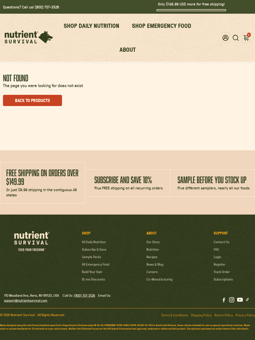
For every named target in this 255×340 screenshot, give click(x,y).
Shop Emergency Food (161, 25)
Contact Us (221, 242)
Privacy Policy (245, 315)
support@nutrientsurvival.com (25, 300)
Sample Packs (91, 257)
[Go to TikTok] (247, 300)
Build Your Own (92, 272)
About (128, 49)
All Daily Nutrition (94, 242)
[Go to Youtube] (240, 300)
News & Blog (154, 264)
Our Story (153, 242)
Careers (152, 272)
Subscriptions (223, 279)
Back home (86, 100)
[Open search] (235, 38)
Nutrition (152, 249)
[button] (225, 37)
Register (219, 264)
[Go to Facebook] (224, 300)
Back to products (32, 100)
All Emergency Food (95, 264)
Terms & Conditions (174, 315)
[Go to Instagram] (232, 300)
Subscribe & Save (94, 249)
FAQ (216, 249)
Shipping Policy (201, 315)
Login (217, 257)
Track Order (222, 272)
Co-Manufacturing (159, 279)
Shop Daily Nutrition (91, 25)
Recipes (151, 257)
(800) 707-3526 (84, 295)
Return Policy (223, 315)
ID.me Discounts (93, 279)
